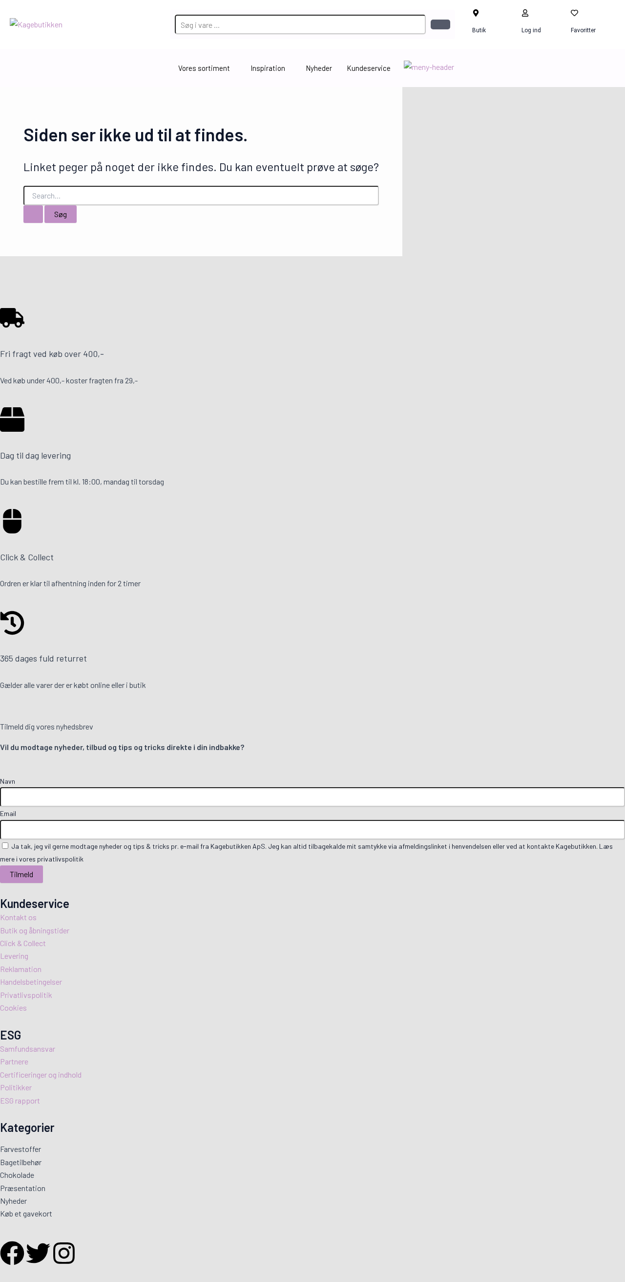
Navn (7, 781)
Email (8, 813)
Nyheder (319, 68)
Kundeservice (369, 68)
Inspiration (267, 68)
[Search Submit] (33, 214)
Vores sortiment (204, 68)
